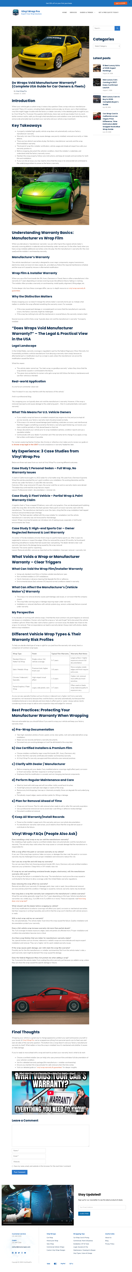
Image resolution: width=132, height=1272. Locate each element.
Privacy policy (109, 1244)
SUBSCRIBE (84, 1214)
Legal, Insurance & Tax (80, 1247)
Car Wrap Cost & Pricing (81, 1238)
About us (108, 1238)
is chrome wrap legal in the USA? (25, 445)
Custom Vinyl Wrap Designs (56, 1250)
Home (64, 12)
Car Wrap (50, 1238)
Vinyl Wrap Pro (30, 11)
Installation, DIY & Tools (81, 1244)
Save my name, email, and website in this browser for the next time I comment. (42, 1166)
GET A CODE (120, 3)
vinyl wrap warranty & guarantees (49, 1067)
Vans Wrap (50, 1244)
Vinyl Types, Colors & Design (82, 1253)
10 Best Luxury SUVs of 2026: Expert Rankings (111, 68)
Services (73, 12)
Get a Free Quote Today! (109, 12)
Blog (106, 1241)
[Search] (117, 28)
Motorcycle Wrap (52, 1241)
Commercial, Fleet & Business (83, 1241)
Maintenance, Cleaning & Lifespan (84, 1250)
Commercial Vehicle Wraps (55, 1247)
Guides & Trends (86, 12)
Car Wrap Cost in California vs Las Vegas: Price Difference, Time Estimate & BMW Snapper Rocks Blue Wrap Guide (111, 121)
